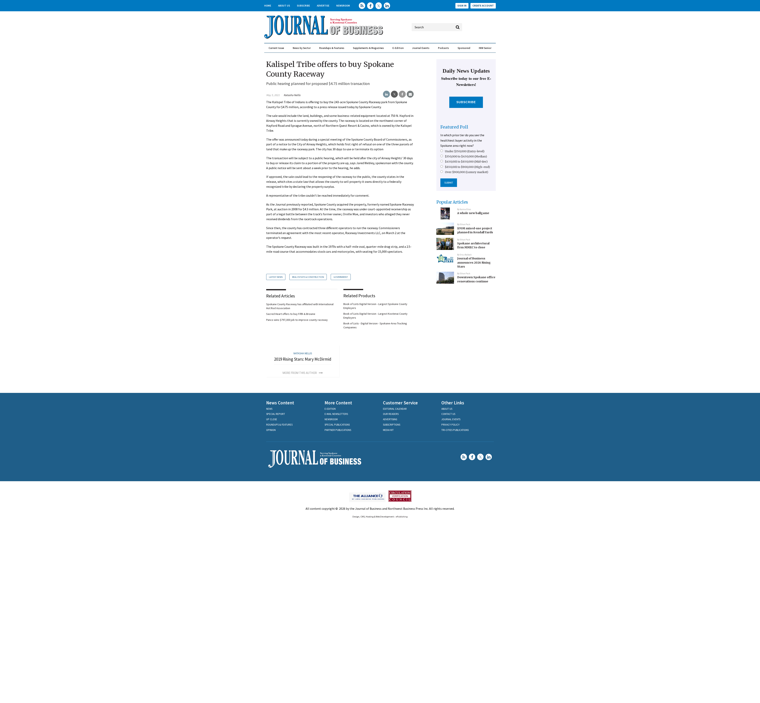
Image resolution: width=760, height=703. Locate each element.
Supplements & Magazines (368, 48)
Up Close (271, 419)
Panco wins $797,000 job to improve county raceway (297, 320)
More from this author (300, 372)
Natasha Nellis (292, 95)
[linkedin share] (386, 94)
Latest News (276, 276)
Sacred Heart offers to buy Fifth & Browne (290, 314)
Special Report (275, 414)
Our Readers (391, 414)
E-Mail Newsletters (336, 414)
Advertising (390, 419)
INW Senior (485, 48)
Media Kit (388, 430)
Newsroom (343, 5)
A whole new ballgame (473, 213)
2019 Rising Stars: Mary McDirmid (302, 359)
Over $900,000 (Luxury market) (466, 172)
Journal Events (420, 48)
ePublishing (402, 516)
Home (267, 5)
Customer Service (400, 403)
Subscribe (303, 5)
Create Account (483, 5)
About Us (284, 5)
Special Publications (337, 424)
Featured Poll (454, 127)
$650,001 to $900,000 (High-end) (467, 167)
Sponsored (464, 48)
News (269, 409)
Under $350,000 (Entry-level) (464, 151)
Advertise (323, 5)
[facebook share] (402, 94)
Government (340, 276)
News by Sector (302, 48)
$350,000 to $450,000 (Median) (466, 156)
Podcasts (443, 48)
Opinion (271, 430)
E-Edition (398, 48)
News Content (280, 403)
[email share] (410, 94)
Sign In (461, 5)
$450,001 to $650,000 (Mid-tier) (466, 161)
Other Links (452, 403)
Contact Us (448, 414)
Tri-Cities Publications (455, 430)
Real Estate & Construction (308, 276)
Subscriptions (391, 424)
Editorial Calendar (395, 409)
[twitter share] (394, 94)
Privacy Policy (450, 424)
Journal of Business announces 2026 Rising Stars (474, 262)
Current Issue (276, 48)
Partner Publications (338, 430)
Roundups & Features (331, 48)
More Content (338, 403)
